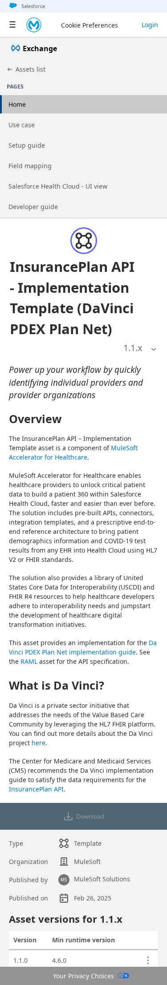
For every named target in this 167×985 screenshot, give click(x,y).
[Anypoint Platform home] (34, 25)
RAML (28, 661)
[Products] (12, 25)
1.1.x (133, 348)
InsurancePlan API (36, 789)
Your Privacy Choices (83, 976)
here (38, 743)
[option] (133, 348)
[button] (73, 297)
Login (150, 24)
